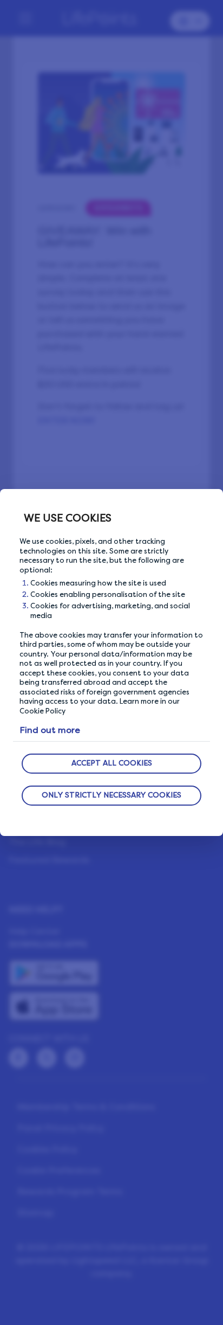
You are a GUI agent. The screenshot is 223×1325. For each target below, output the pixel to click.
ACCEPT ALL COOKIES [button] (111, 763)
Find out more (49, 730)
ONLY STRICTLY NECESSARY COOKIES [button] (111, 795)
